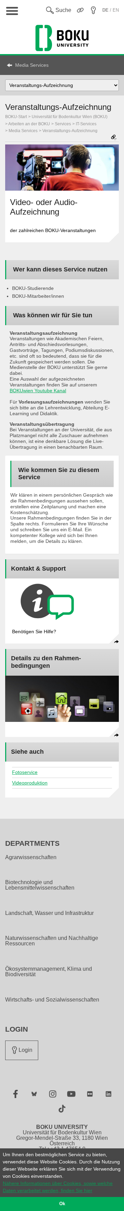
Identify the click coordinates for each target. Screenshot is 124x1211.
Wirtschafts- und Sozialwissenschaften (52, 1000)
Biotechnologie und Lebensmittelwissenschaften (39, 885)
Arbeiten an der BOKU (29, 124)
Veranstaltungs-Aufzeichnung (69, 130)
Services (63, 124)
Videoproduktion (30, 783)
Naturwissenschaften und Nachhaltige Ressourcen (51, 940)
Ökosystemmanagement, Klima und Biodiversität (48, 971)
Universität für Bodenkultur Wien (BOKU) (69, 116)
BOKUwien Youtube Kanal (38, 390)
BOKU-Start (16, 116)
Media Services (32, 65)
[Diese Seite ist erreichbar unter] (113, 137)
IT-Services (86, 124)
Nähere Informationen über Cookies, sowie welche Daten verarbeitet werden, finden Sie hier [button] (58, 1187)
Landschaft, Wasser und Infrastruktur (49, 913)
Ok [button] (62, 1203)
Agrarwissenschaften (30, 857)
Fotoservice (25, 772)
